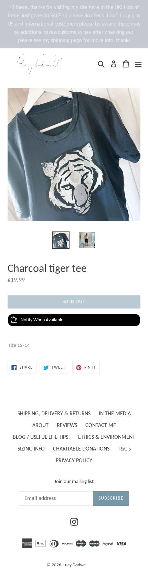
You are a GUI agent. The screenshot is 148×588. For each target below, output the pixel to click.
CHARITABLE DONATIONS (81, 449)
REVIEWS (67, 425)
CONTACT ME (100, 425)
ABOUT (40, 425)
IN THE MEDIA (115, 414)
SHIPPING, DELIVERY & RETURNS (54, 414)
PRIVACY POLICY (74, 461)
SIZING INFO (31, 449)
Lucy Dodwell (75, 565)
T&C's (124, 449)
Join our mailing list (74, 481)
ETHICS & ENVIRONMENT (106, 437)
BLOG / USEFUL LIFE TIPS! (41, 437)
